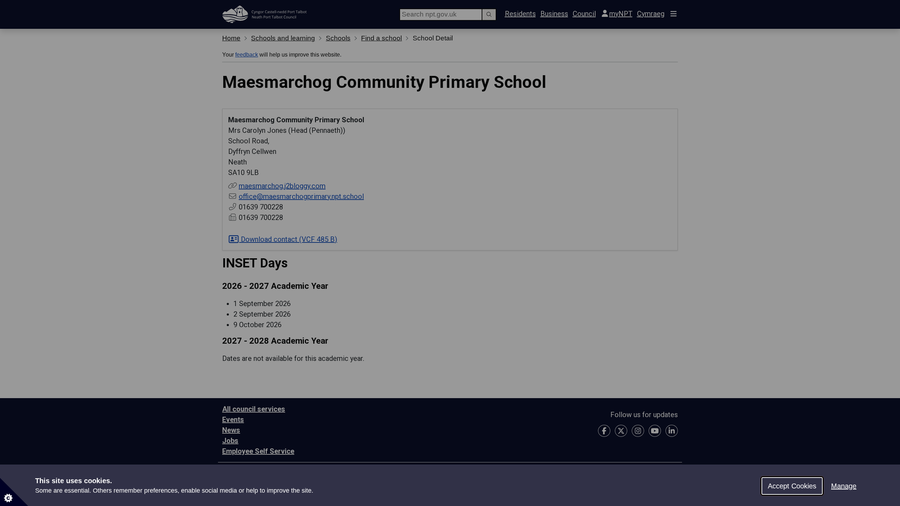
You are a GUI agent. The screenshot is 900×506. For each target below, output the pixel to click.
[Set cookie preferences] (14, 492)
